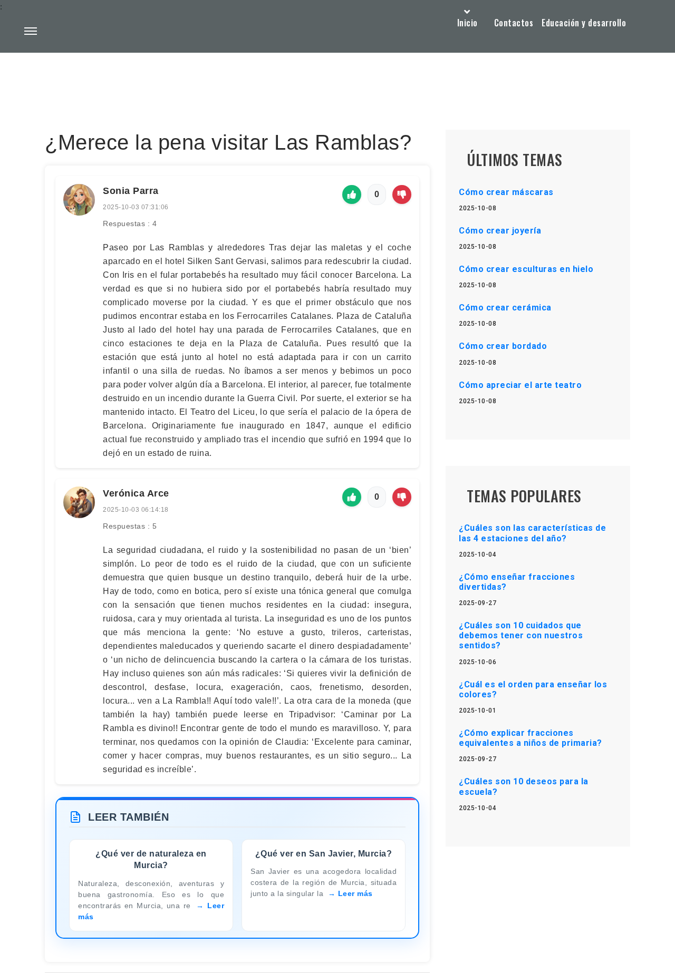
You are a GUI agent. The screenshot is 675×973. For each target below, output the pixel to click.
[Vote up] (351, 194)
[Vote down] (401, 194)
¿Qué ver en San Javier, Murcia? (323, 853)
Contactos (514, 22)
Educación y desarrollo (584, 22)
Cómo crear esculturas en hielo (526, 269)
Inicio (467, 22)
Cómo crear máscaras (506, 192)
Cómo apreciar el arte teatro (520, 385)
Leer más (355, 893)
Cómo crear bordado (503, 346)
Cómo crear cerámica (505, 308)
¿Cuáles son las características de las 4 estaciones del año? (532, 533)
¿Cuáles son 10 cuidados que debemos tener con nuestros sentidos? (521, 635)
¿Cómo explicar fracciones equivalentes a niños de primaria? (530, 738)
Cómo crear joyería (500, 231)
